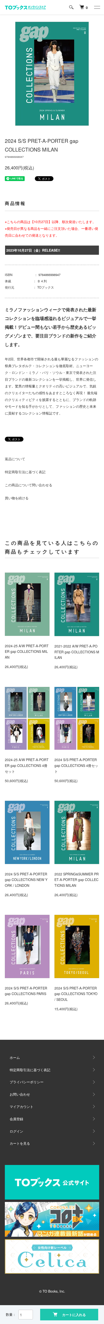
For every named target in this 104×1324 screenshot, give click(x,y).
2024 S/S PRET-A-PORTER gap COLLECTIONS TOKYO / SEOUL (75, 994)
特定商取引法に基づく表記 (25, 471)
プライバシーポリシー (27, 1081)
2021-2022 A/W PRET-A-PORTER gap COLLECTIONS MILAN (76, 652)
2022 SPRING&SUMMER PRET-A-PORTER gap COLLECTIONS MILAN (76, 880)
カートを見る (20, 1143)
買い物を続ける (17, 497)
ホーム (15, 1057)
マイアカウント (21, 1106)
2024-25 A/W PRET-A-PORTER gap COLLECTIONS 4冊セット (27, 765)
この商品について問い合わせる (28, 484)
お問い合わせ (20, 1094)
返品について (15, 458)
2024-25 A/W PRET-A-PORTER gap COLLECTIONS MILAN (27, 651)
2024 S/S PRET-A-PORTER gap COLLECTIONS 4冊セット (76, 765)
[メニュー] (96, 7)
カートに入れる (74, 1314)
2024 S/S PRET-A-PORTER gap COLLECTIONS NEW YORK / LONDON (26, 880)
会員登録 (16, 1118)
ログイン (16, 1131)
